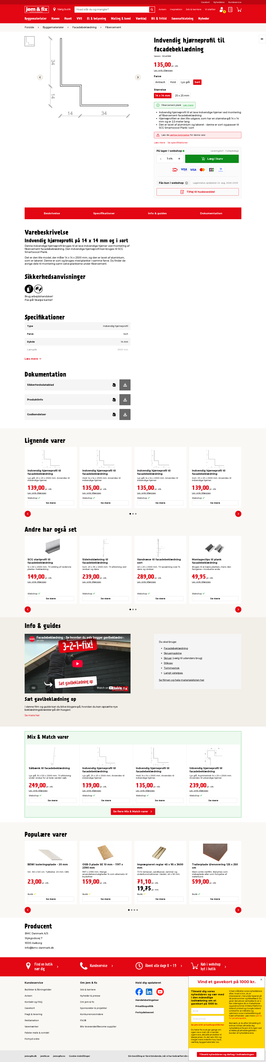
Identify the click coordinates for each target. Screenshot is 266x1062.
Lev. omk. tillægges (163, 70)
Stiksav (168, 663)
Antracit (160, 82)
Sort (197, 82)
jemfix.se (44, 1056)
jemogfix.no (59, 1056)
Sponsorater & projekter (93, 1008)
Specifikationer (104, 213)
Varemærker (31, 1026)
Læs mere (188, 105)
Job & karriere (193, 9)
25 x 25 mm (182, 95)
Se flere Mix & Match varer (130, 811)
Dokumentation (211, 213)
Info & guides (157, 213)
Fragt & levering (33, 1014)
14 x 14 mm (162, 95)
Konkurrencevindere (91, 1014)
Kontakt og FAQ (33, 1002)
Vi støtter (210, 9)
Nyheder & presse (90, 995)
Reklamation (32, 1020)
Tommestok (171, 668)
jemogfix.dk (31, 1056)
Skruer (168, 658)
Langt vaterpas (173, 673)
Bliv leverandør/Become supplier (98, 1026)
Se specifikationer (178, 142)
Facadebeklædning (176, 648)
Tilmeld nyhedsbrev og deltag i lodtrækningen (226, 1054)
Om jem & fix (87, 1002)
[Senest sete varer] (262, 39)
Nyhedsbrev (219, 2)
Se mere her (32, 715)
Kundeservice (234, 2)
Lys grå (185, 82)
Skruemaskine (173, 653)
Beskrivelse (52, 213)
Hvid (173, 82)
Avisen (162, 9)
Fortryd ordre (32, 1039)
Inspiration (176, 9)
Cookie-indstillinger (79, 1056)
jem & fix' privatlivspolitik (245, 1017)
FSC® (83, 1020)
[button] (130, 514)
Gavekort (205, 2)
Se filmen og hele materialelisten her (181, 680)
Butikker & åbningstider (38, 989)
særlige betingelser (180, 135)
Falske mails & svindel (37, 1032)
